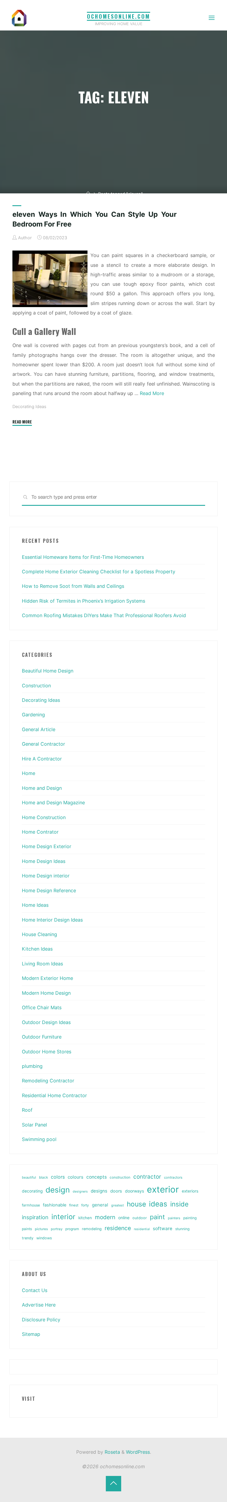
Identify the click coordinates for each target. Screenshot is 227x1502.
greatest (117, 1205)
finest (73, 1205)
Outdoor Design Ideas (46, 1022)
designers (80, 1191)
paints (27, 1229)
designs (99, 1191)
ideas (158, 1204)
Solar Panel (34, 1125)
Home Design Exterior (46, 846)
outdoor (139, 1218)
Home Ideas (35, 905)
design (58, 1189)
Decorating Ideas (29, 407)
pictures (41, 1229)
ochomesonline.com (118, 16)
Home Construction (44, 817)
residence (118, 1228)
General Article (38, 729)
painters (174, 1218)
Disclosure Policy (41, 1320)
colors (58, 1177)
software (162, 1228)
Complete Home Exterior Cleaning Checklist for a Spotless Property (98, 572)
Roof (27, 1110)
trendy (27, 1238)
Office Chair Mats (41, 1007)
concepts (96, 1177)
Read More (152, 393)
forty (85, 1205)
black (43, 1177)
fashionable (54, 1205)
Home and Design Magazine (53, 802)
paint (157, 1217)
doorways (134, 1190)
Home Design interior (45, 876)
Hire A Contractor (42, 759)
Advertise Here (39, 1305)
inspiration (35, 1217)
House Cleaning (39, 934)
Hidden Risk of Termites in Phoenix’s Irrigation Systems (83, 601)
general (100, 1205)
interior (63, 1216)
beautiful (29, 1177)
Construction (36, 686)
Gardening (33, 715)
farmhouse (31, 1205)
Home (28, 773)
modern (105, 1217)
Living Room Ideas (42, 964)
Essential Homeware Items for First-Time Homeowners (83, 557)
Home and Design (42, 788)
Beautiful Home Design (47, 671)
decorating (32, 1191)
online (123, 1217)
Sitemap (31, 1334)
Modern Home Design (46, 993)
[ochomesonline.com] (19, 17)
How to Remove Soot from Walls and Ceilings (73, 586)
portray (56, 1229)
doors (116, 1191)
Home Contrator (40, 832)
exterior (163, 1189)
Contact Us (34, 1290)
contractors (173, 1177)
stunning (182, 1229)
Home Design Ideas (43, 861)
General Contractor (43, 744)
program (72, 1229)
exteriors (190, 1191)
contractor (147, 1176)
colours (75, 1177)
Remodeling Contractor (48, 1081)
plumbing (32, 1066)
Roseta (111, 1452)
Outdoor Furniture (41, 1037)
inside (179, 1204)
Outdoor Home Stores (46, 1052)
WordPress (138, 1452)
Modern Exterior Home (47, 978)
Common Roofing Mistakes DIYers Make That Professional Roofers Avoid (104, 615)
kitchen (85, 1217)
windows (44, 1238)
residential (142, 1229)
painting (190, 1218)
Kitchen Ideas (37, 949)
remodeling (92, 1229)
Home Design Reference (49, 890)
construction (120, 1177)
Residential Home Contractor (54, 1095)
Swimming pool (39, 1139)
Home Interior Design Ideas (52, 920)
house (136, 1204)
